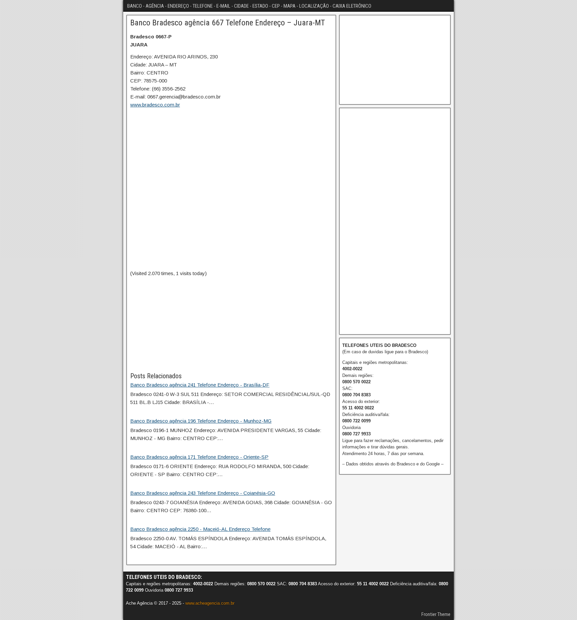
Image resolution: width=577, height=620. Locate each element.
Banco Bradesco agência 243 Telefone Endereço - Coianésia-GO (202, 493)
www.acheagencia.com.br (209, 603)
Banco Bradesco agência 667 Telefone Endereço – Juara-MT (227, 22)
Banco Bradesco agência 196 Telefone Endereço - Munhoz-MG (200, 421)
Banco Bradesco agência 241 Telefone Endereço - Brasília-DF (199, 385)
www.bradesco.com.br (155, 105)
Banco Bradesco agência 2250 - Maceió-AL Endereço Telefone (200, 529)
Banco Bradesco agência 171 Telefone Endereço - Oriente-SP (199, 457)
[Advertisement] (231, 324)
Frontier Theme (435, 614)
